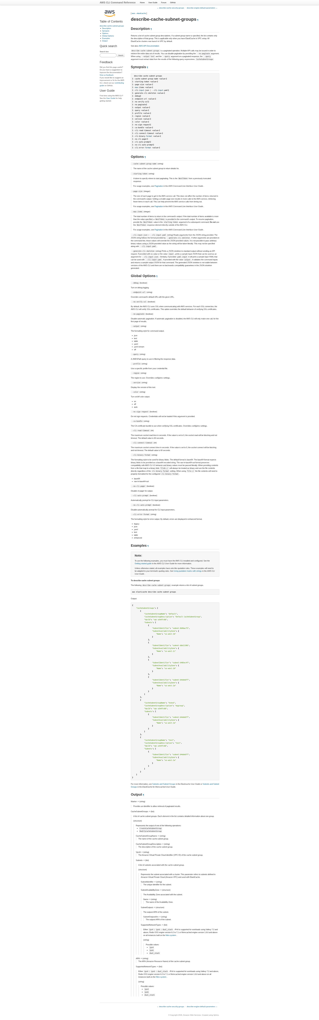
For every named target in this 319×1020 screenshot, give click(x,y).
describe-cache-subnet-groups (112, 26)
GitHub (173, 2)
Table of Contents (111, 21)
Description (106, 28)
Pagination (159, 186)
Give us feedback (106, 75)
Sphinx (216, 1015)
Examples (106, 38)
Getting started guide (143, 563)
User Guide (152, 2)
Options (105, 33)
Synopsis (105, 31)
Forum (163, 2)
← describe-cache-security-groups (170, 8)
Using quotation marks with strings (188, 571)
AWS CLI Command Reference (118, 2)
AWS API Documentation (149, 46)
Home (142, 2)
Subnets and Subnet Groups (163, 784)
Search (120, 55)
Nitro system (171, 935)
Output (105, 41)
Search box (104, 52)
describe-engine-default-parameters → (202, 8)
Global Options (108, 36)
